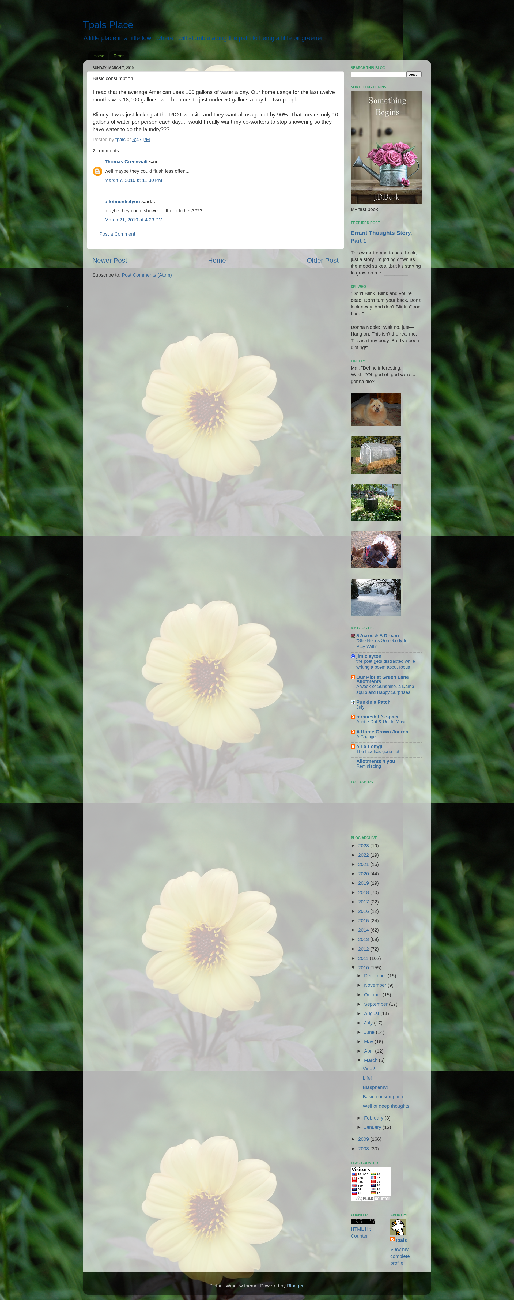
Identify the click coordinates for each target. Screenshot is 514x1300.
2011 (364, 958)
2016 (364, 911)
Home (98, 56)
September (376, 1004)
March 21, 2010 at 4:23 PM (133, 220)
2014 (364, 930)
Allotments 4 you (375, 761)
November (376, 985)
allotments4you (122, 201)
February (374, 1118)
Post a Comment (117, 234)
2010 (364, 967)
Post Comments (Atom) (147, 275)
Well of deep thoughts (386, 1106)
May (369, 1041)
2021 (364, 864)
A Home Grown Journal (383, 731)
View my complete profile (400, 1256)
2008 (364, 1148)
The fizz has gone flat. (378, 751)
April (369, 1051)
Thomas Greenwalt (126, 161)
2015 (364, 920)
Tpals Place (108, 24)
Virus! (369, 1068)
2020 (364, 873)
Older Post (323, 260)
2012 (364, 949)
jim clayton (368, 656)
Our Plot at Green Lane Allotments (382, 679)
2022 (364, 855)
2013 (364, 939)
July (360, 707)
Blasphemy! (375, 1087)
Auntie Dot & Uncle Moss (381, 721)
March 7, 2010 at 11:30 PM (133, 180)
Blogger (295, 1285)
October (373, 994)
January (373, 1127)
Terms (119, 56)
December (376, 975)
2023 (364, 845)
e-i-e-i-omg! (369, 746)
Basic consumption (383, 1096)
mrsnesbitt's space (378, 716)
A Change (366, 736)
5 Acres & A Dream (377, 635)
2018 (364, 892)
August (372, 1013)
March (371, 1060)
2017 (364, 902)
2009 (364, 1139)
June (370, 1032)
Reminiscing (368, 766)
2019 (364, 883)
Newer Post (109, 260)
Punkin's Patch (373, 702)
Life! (367, 1078)
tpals (401, 1240)
